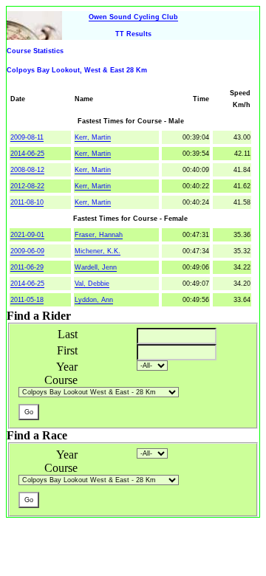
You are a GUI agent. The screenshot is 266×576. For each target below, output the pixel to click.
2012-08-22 (27, 186)
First (67, 350)
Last (68, 334)
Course (61, 380)
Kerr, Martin (93, 137)
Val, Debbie (92, 283)
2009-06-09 (27, 251)
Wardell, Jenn (96, 267)
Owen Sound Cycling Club (133, 17)
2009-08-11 (27, 137)
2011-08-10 (27, 202)
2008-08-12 (27, 170)
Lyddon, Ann (94, 300)
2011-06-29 (27, 267)
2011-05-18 (27, 300)
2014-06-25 (27, 153)
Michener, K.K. (97, 251)
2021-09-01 (27, 235)
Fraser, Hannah (99, 235)
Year (67, 366)
